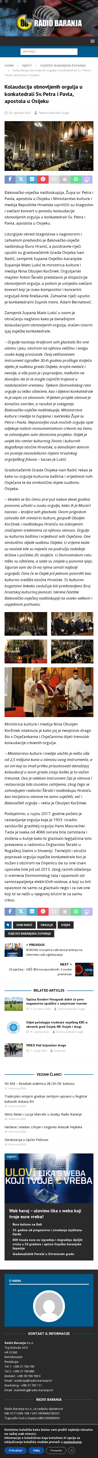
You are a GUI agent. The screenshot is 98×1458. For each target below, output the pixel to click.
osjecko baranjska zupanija (29, 933)
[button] (92, 41)
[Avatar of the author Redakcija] (49, 1317)
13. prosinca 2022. (40, 1008)
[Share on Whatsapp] (76, 179)
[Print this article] (64, 179)
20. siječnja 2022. (20, 113)
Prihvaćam (15, 1450)
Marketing (11, 1385)
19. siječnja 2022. (40, 1031)
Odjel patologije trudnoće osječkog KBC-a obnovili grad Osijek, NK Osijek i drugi (57, 1024)
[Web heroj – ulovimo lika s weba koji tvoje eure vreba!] (49, 1200)
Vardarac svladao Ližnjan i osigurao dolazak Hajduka (43, 1127)
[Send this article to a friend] (54, 179)
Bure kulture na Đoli (27, 1224)
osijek (65, 925)
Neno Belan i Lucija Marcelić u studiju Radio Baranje (43, 1114)
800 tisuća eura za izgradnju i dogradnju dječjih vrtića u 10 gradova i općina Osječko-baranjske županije (48, 1244)
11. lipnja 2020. (38, 1050)
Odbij (36, 1450)
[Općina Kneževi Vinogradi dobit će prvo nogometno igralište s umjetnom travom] (14, 1004)
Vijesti (27, 65)
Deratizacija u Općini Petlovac (27, 1140)
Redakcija (59, 1050)
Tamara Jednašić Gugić (53, 113)
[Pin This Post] (43, 179)
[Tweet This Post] (20, 179)
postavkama (73, 1442)
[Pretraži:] (49, 51)
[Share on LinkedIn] (32, 179)
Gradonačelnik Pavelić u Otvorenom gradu (43, 1254)
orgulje (47, 925)
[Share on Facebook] (10, 179)
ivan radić (24, 925)
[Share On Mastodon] (87, 179)
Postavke (56, 1450)
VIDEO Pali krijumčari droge (46, 1045)
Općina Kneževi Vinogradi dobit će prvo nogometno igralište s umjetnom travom (56, 1001)
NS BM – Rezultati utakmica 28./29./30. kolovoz (40, 1083)
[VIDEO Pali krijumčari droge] (14, 1050)
